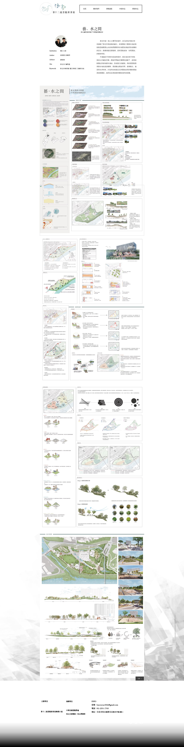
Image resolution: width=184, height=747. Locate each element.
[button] (96, 8)
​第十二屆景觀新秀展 (64, 12)
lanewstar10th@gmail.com (107, 705)
